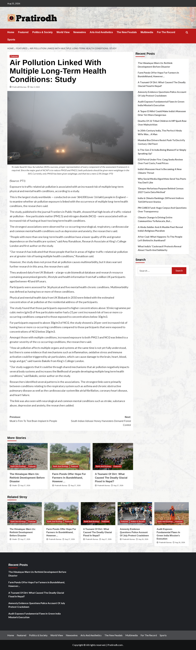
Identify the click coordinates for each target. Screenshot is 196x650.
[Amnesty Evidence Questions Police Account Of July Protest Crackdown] (135, 513)
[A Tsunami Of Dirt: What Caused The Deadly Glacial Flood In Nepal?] (113, 456)
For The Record (166, 32)
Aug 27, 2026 (25, 485)
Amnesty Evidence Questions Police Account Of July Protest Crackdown (162, 94)
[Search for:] (155, 270)
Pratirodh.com (115, 644)
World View (63, 32)
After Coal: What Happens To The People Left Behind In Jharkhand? (160, 238)
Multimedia (147, 32)
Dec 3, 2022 (35, 87)
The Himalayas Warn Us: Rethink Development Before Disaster (27, 478)
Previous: (33, 419)
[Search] (187, 32)
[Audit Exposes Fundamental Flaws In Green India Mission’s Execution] (171, 513)
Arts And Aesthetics (101, 32)
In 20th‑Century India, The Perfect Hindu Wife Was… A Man (160, 132)
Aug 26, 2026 (143, 539)
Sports (11, 39)
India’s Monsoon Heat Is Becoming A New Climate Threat (160, 171)
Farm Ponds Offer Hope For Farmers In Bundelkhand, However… (69, 478)
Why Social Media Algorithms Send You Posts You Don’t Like (162, 180)
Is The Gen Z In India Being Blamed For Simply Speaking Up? (162, 151)
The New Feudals (127, 32)
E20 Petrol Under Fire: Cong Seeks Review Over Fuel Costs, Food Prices (160, 161)
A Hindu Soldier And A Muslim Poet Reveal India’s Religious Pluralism (160, 229)
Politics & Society (42, 32)
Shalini (14, 485)
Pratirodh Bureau (19, 87)
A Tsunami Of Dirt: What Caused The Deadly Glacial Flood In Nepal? (111, 478)
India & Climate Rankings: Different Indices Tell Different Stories (161, 200)
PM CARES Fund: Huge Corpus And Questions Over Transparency (162, 209)
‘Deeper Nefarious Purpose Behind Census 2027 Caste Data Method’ (160, 190)
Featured (23, 32)
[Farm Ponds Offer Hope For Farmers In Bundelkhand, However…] (70, 456)
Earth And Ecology (18, 466)
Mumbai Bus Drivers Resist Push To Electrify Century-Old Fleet (161, 142)
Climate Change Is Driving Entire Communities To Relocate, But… (155, 219)
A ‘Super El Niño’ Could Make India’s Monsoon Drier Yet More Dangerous (162, 113)
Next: (101, 421)
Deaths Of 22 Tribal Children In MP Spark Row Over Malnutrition (162, 122)
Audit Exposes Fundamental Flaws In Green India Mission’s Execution (161, 103)
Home (10, 32)
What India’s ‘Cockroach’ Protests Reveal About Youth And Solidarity (159, 248)
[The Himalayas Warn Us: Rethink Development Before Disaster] (27, 456)
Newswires (79, 32)
